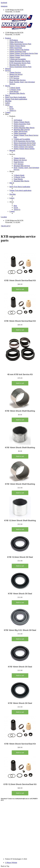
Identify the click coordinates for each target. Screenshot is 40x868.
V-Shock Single (14, 88)
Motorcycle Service (16, 74)
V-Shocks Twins (15, 89)
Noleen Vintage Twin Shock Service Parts (23, 53)
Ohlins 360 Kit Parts (16, 42)
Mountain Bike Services (17, 80)
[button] (5, 226)
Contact (7, 112)
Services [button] (8, 70)
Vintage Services (15, 72)
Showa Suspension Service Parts (20, 67)
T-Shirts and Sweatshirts (17, 59)
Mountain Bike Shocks (17, 93)
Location (4, 217)
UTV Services (14, 78)
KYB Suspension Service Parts (19, 63)
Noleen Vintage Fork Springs (19, 49)
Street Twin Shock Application (15, 97)
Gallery (7, 103)
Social (11, 108)
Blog (11, 107)
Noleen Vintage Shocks (17, 46)
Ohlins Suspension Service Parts (20, 44)
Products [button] (8, 38)
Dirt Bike (8, 101)
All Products (13, 40)
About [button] (7, 105)
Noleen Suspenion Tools (17, 51)
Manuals (8, 68)
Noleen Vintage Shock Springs (19, 55)
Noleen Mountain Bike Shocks (19, 61)
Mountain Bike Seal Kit (17, 65)
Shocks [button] (7, 86)
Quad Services (14, 76)
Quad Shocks (13, 91)
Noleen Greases (14, 57)
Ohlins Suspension (15, 48)
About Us (12, 110)
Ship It (7, 95)
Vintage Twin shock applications (16, 99)
